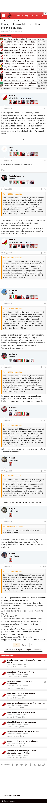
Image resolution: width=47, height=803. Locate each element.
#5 (45, 303)
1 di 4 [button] (16, 645)
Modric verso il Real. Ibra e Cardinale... (22, 741)
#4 (45, 253)
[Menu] (3, 15)
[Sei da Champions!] (19, 105)
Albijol (12, 458)
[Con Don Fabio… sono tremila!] (23, 105)
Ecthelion (13, 290)
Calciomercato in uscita (20, 664)
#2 (45, 160)
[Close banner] (45, 13)
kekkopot (13, 354)
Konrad (12, 553)
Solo (11, 147)
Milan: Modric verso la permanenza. (21, 722)
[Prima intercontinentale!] (36, 105)
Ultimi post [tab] (6, 35)
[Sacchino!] (32, 105)
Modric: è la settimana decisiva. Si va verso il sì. (26, 703)
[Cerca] (42, 15)
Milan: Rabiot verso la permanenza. (21, 712)
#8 (45, 471)
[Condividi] (41, 108)
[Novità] (37, 15)
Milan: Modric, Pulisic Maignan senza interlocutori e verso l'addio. (22, 752)
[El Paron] (15, 105)
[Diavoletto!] (11, 105)
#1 (45, 108)
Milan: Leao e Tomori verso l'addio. (20, 672)
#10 (44, 566)
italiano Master (9, 801)
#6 (45, 367)
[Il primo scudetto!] (19, 157)
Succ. (24, 645)
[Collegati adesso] (6, 99)
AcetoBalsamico (16, 176)
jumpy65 (13, 407)
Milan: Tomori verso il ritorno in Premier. (23, 731)
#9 (45, 521)
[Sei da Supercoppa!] (28, 105)
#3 (45, 189)
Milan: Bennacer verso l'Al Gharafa (21, 693)
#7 (45, 420)
